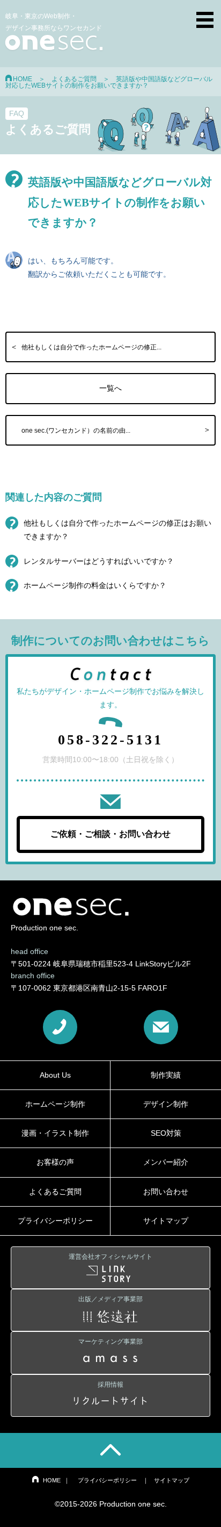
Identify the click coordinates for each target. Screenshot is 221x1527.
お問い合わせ (165, 1191)
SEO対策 (166, 1133)
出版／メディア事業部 (110, 1299)
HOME (22, 79)
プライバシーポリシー (55, 1220)
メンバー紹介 (165, 1162)
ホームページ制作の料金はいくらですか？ (95, 585)
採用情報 (110, 1384)
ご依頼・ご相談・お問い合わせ (110, 833)
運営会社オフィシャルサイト (110, 1256)
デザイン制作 (165, 1104)
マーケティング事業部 (110, 1341)
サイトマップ (165, 1220)
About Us (55, 1075)
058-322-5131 (110, 740)
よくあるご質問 (74, 79)
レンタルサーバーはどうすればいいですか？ (99, 561)
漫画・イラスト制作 (55, 1133)
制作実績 (166, 1075)
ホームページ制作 (55, 1104)
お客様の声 (55, 1162)
